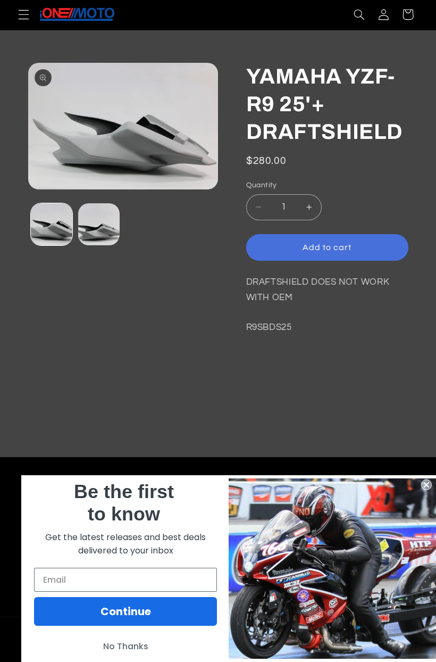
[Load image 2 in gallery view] (99, 224)
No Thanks (125, 646)
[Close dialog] (426, 484)
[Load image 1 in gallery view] (51, 224)
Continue (125, 611)
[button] (23, 14)
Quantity (261, 185)
